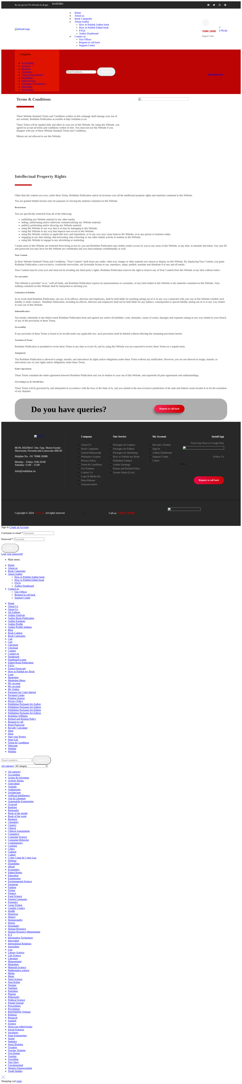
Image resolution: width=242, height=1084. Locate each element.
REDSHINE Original (19, 1011)
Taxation (12, 1047)
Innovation (13, 940)
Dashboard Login (17, 659)
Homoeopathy (15, 920)
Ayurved (12, 804)
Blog (10, 630)
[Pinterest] (225, 5)
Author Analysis (16, 615)
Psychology (14, 1008)
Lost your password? (12, 554)
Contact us (13, 588)
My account (14, 683)
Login (10, 548)
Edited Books (15, 872)
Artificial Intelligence (19, 795)
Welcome (13, 745)
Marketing (13, 677)
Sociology (13, 1032)
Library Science (16, 952)
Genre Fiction (15, 905)
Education (13, 875)
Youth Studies (15, 1071)
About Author (15, 574)
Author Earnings (16, 621)
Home (11, 565)
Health (11, 911)
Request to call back (24, 594)
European (13, 884)
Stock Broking (15, 1044)
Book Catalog (15, 633)
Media (11, 973)
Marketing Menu (16, 680)
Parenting (13, 991)
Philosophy (14, 997)
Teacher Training (17, 1050)
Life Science (14, 955)
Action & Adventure (18, 777)
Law (10, 949)
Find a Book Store (215, 74)
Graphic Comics (16, 908)
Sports (11, 1038)
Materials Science (17, 967)
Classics (12, 825)
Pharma (12, 994)
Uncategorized (15, 1065)
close (19, 1081)
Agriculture (14, 783)
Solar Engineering (17, 1035)
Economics (13, 869)
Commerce (13, 834)
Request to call (15, 721)
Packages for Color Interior (22, 692)
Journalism (13, 946)
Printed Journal (16, 1003)
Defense (12, 860)
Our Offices (20, 591)
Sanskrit (12, 1020)
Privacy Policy (15, 701)
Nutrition (12, 988)
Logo (10, 674)
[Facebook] (208, 5)
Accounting (14, 774)
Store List (13, 739)
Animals (12, 786)
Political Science (16, 1000)
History (12, 917)
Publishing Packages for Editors (24, 707)
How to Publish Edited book (29, 580)
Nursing (12, 985)
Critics (11, 848)
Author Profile (15, 624)
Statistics (12, 1041)
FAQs (17, 583)
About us (12, 568)
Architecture (14, 792)
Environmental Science (20, 881)
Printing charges (16, 698)
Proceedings (14, 1005)
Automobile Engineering (21, 801)
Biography (13, 810)
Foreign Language (17, 899)
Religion (12, 1014)
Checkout (13, 644)
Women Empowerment (20, 1068)
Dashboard (13, 656)
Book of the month (17, 813)
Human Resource (17, 928)
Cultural (12, 851)
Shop (10, 730)
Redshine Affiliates (18, 716)
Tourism (12, 1056)
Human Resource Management (24, 931)
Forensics (13, 902)
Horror (11, 922)
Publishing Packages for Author (24, 704)
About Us (13, 606)
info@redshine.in (25, 471)
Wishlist (12, 748)
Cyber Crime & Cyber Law (22, 857)
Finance (12, 893)
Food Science (15, 896)
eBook (11, 866)
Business (12, 819)
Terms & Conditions (18, 742)
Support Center (22, 597)
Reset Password (16, 724)
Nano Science (15, 979)
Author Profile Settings (20, 627)
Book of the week (17, 816)
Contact (12, 650)
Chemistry (13, 822)
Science (12, 1023)
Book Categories (16, 571)
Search (106, 71)
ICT (10, 934)
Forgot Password (17, 668)
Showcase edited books (20, 1026)
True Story (13, 1062)
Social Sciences (16, 1029)
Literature (13, 958)
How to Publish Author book (29, 577)
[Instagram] (220, 5)
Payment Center (16, 695)
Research (12, 1017)
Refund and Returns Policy (22, 719)
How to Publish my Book (21, 671)
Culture (12, 854)
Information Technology (20, 937)
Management (14, 961)
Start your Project (17, 736)
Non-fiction (14, 982)
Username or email (12, 533)
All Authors (14, 612)
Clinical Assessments (19, 831)
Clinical (12, 828)
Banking (12, 807)
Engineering (14, 878)
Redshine (39, 513)
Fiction (11, 890)
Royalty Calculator (17, 727)
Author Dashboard (24, 585)
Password (7, 539)
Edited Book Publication (20, 662)
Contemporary (15, 842)
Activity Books (16, 780)
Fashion (12, 887)
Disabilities (13, 863)
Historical (13, 914)
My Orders (13, 689)
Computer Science (17, 837)
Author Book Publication (21, 618)
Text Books (14, 1053)
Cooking (12, 845)
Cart (10, 638)
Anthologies (14, 789)
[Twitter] (214, 5)
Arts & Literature (17, 798)
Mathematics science (18, 970)
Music (11, 976)
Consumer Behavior (18, 840)
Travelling (13, 1059)
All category (14, 771)
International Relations (19, 943)
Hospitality (13, 925)
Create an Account (19, 527)
